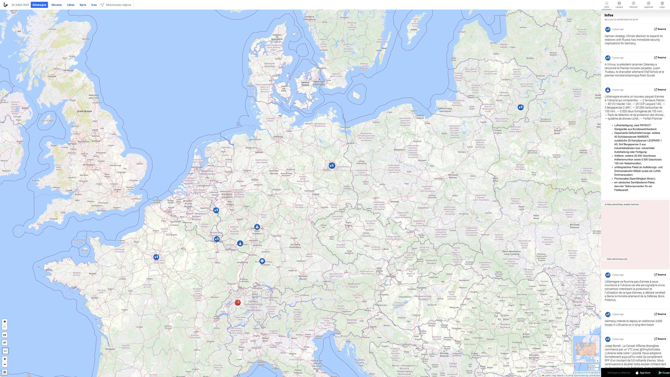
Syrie (83, 4)
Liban (70, 4)
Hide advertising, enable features (623, 204)
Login (662, 7)
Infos (606, 7)
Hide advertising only (617, 259)
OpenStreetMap (581, 375)
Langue (619, 7)
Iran (94, 4)
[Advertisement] (634, 236)
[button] (262, 261)
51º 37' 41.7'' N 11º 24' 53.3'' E (587, 372)
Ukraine (56, 4)
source (662, 29)
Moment (634, 7)
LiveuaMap (569, 375)
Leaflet (547, 375)
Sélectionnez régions (118, 4)
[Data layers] (4, 372)
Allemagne (39, 4)
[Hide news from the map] (4, 342)
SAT (5, 351)
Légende (648, 7)
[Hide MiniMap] (597, 360)
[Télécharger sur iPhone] (643, 373)
